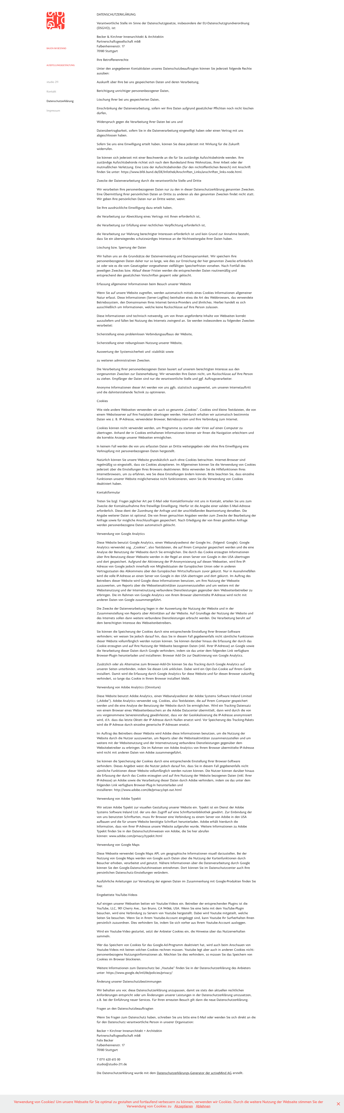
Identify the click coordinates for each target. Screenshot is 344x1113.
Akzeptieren (183, 1106)
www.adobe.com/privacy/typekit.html (135, 836)
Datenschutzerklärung (60, 101)
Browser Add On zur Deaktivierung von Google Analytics (202, 655)
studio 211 (52, 82)
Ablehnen (203, 1106)
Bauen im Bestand (56, 48)
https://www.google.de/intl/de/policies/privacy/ (139, 972)
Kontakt (51, 91)
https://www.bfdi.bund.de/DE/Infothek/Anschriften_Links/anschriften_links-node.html (181, 172)
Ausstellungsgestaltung (61, 65)
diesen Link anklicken (167, 669)
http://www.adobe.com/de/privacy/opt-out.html (148, 790)
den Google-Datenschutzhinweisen (137, 867)
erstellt (199, 1073)
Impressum (53, 110)
